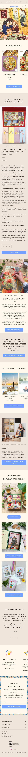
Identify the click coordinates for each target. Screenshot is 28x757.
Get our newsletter (14, 706)
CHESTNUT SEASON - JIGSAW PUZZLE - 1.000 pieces (9, 76)
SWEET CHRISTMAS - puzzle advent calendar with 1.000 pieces (14, 152)
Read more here (9, 668)
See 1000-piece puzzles (14, 329)
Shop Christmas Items (14, 555)
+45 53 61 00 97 (6, 733)
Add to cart (14, 252)
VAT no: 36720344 (6, 736)
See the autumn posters (14, 405)
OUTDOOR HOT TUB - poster (10, 397)
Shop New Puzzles (14, 86)
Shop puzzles (14, 516)
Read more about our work (14, 355)
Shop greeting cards (14, 595)
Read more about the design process (14, 462)
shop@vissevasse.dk (7, 735)
